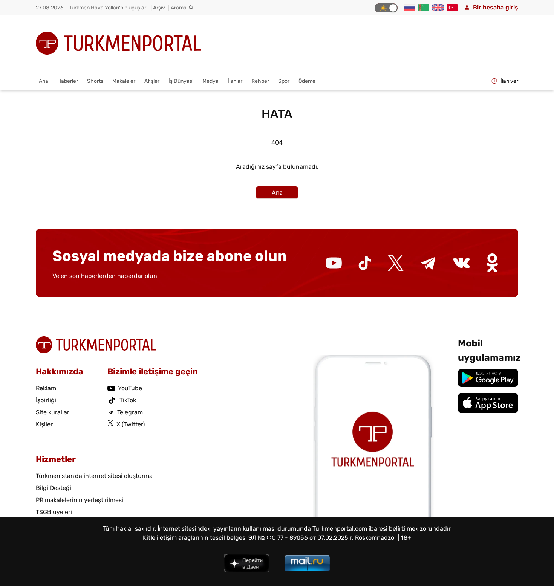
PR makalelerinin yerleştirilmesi (79, 500)
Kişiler (44, 424)
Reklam (46, 388)
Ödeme (306, 81)
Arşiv (159, 8)
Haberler (67, 81)
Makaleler (123, 81)
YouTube (130, 388)
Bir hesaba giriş (495, 7)
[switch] (386, 7)
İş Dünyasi (180, 81)
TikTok (127, 400)
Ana (43, 81)
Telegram (130, 412)
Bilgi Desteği (53, 487)
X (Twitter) (130, 424)
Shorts (95, 81)
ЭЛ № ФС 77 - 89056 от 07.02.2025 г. (301, 537)
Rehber (260, 81)
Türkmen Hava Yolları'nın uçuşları (108, 8)
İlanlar (235, 81)
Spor (283, 81)
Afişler (151, 81)
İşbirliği (46, 400)
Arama (179, 8)
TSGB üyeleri (54, 512)
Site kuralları (53, 412)
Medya (210, 81)
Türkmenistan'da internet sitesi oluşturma (94, 475)
